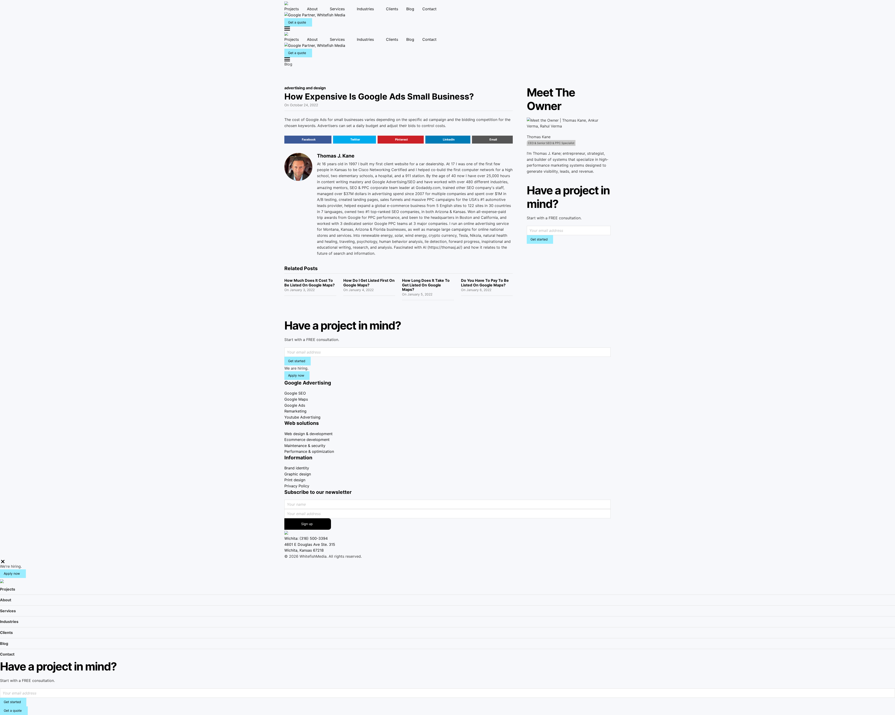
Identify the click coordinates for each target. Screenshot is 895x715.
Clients (392, 9)
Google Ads (294, 405)
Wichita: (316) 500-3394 (306, 538)
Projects (291, 9)
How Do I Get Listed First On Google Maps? (369, 282)
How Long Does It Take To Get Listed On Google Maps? (426, 285)
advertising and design (305, 88)
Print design (294, 480)
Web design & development (308, 433)
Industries (365, 9)
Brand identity (296, 468)
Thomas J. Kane (336, 156)
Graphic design (297, 474)
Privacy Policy (296, 486)
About (312, 9)
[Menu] (447, 29)
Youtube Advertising (302, 417)
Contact (429, 9)
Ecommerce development (307, 439)
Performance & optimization (309, 451)
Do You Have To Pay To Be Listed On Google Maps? (485, 282)
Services (337, 9)
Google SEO (295, 393)
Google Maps (296, 399)
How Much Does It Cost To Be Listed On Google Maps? (309, 282)
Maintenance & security (304, 445)
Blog (410, 9)
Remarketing (295, 411)
